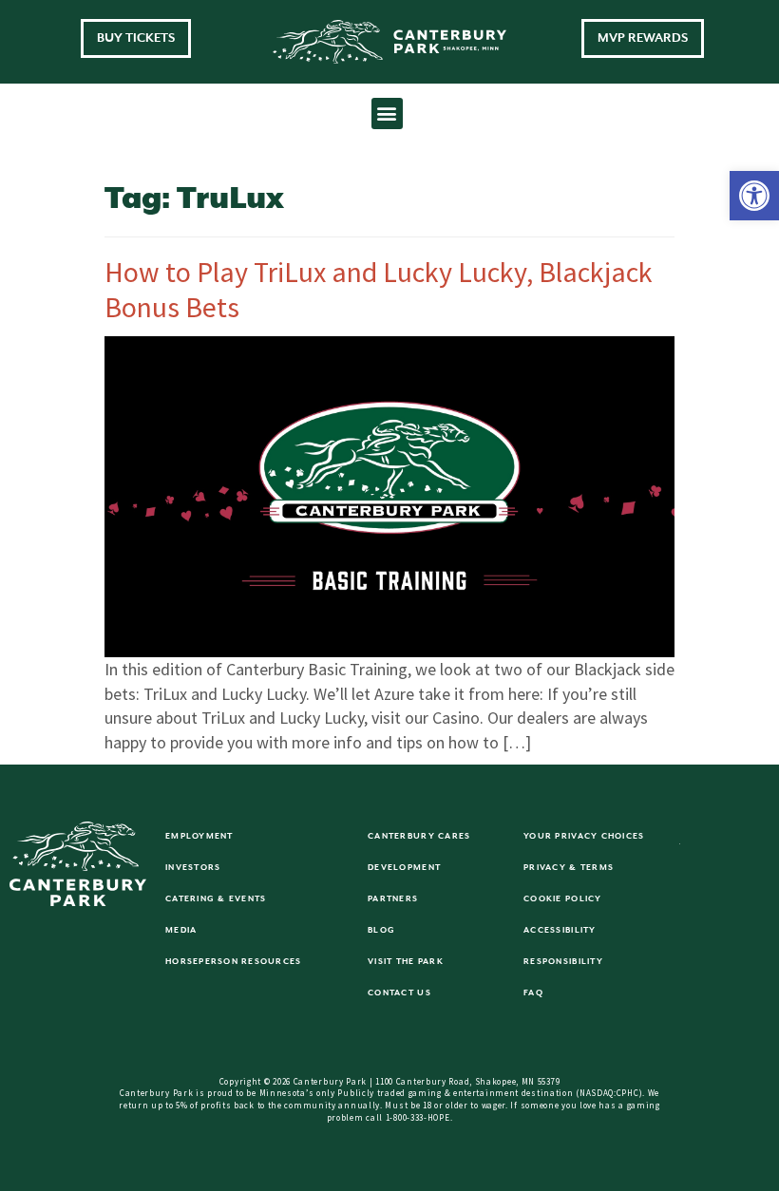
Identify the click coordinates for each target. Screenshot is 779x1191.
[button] (754, 195)
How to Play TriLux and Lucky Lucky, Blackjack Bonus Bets (378, 289)
